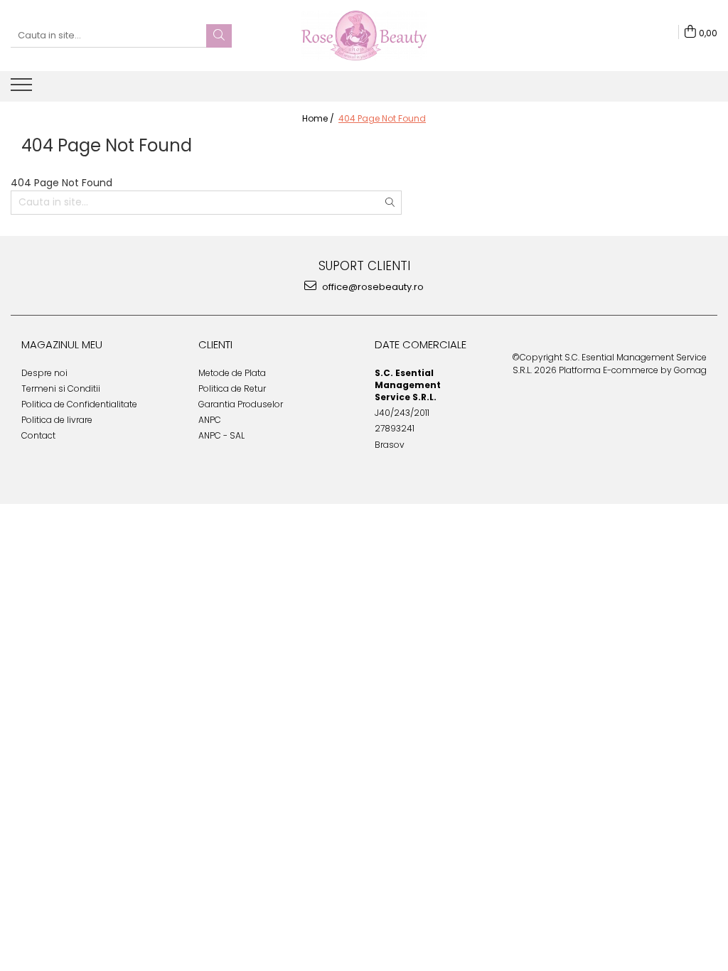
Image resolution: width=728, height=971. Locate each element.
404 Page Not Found (382, 118)
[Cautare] (219, 36)
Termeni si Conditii (60, 388)
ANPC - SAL (221, 435)
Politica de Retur (232, 388)
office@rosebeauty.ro (372, 287)
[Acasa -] (364, 35)
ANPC (209, 420)
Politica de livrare (56, 420)
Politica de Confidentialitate (79, 404)
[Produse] (23, 89)
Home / (319, 118)
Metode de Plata (232, 373)
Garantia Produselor (240, 404)
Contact (38, 435)
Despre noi (44, 373)
